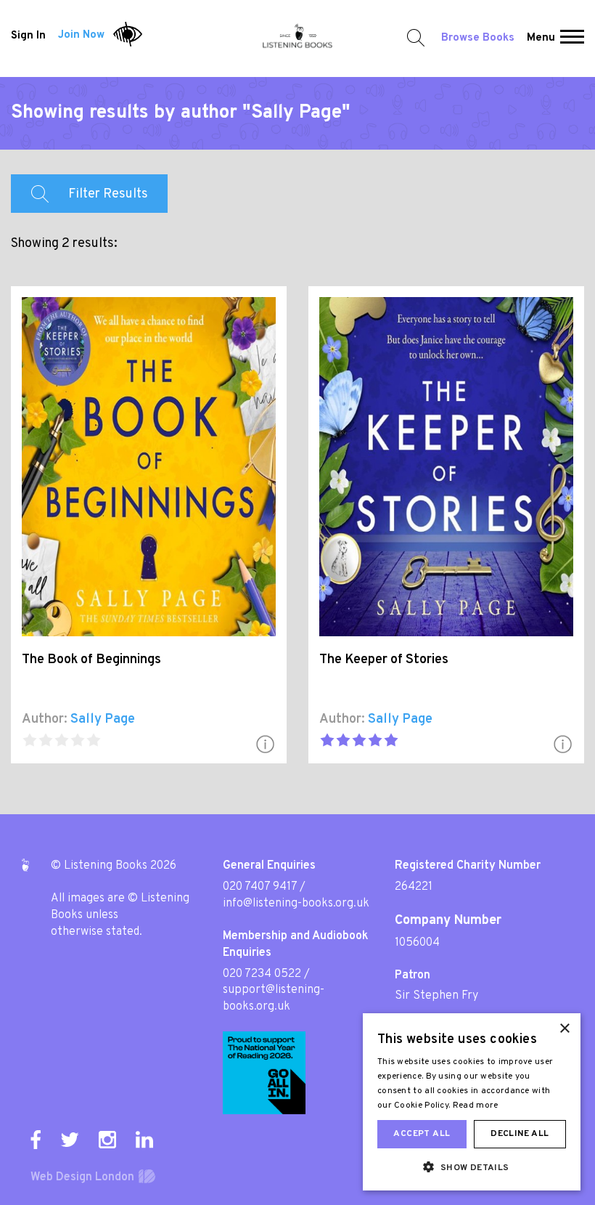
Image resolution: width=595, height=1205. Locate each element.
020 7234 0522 (262, 974)
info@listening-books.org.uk (296, 903)
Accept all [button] (421, 1134)
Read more (475, 1105)
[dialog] (471, 1101)
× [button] (564, 1028)
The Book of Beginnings (91, 660)
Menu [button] (541, 38)
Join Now (81, 35)
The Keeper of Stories (383, 660)
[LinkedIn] (144, 1139)
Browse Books (477, 38)
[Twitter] (69, 1139)
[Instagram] (107, 1139)
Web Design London (82, 1177)
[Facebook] (35, 1139)
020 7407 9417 (260, 887)
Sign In (28, 35)
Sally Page (102, 719)
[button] (572, 38)
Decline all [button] (520, 1134)
